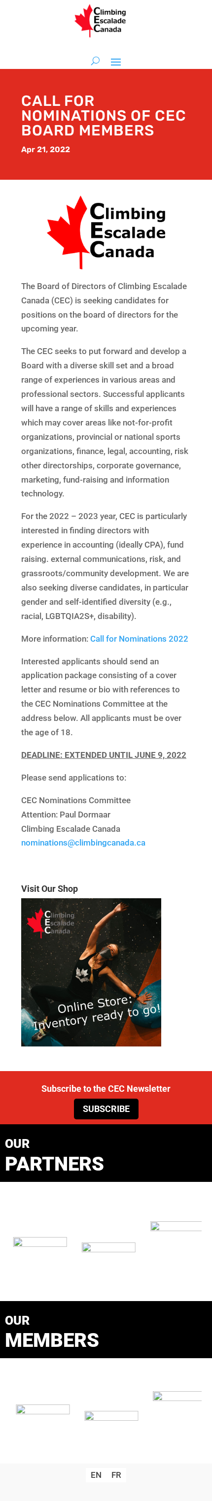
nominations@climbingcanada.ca (83, 843)
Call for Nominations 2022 (139, 639)
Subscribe (106, 1109)
